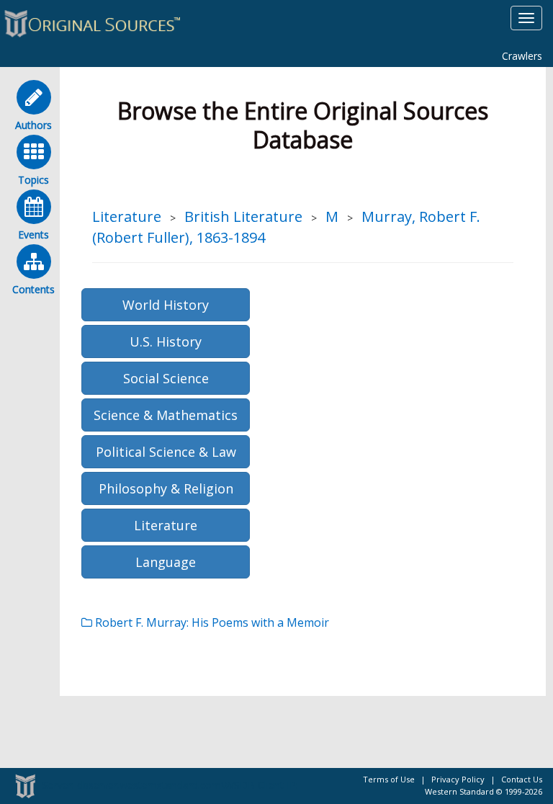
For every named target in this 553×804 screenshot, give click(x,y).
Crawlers (522, 56)
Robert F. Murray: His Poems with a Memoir (210, 622)
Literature (126, 216)
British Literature (243, 216)
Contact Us (521, 779)
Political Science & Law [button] (166, 451)
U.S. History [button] (166, 341)
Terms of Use (389, 779)
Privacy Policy (458, 779)
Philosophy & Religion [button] (166, 488)
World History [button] (165, 304)
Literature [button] (165, 525)
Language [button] (165, 562)
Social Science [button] (166, 378)
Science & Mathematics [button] (166, 415)
